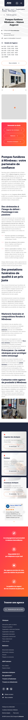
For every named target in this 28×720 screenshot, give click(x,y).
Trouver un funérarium (9, 679)
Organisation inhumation (8, 634)
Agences (7, 9)
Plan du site (16, 713)
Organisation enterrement (9, 636)
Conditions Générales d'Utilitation (10, 710)
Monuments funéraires (8, 650)
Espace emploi (6, 668)
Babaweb (21, 716)
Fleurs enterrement (7, 639)
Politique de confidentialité (8, 706)
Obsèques (5, 620)
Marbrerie (5, 645)
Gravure (4, 654)
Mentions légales (6, 713)
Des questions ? (7, 675)
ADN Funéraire (6, 661)
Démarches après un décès (9, 624)
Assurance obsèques (8, 672)
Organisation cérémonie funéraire (11, 629)
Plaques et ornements (8, 657)
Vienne (12, 9)
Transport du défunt (7, 627)
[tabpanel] (14, 78)
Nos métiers (5, 665)
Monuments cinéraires (8, 652)
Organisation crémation (8, 631)
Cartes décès (5, 641)
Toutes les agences (11, 15)
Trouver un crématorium (9, 682)
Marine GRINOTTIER (15, 505)
